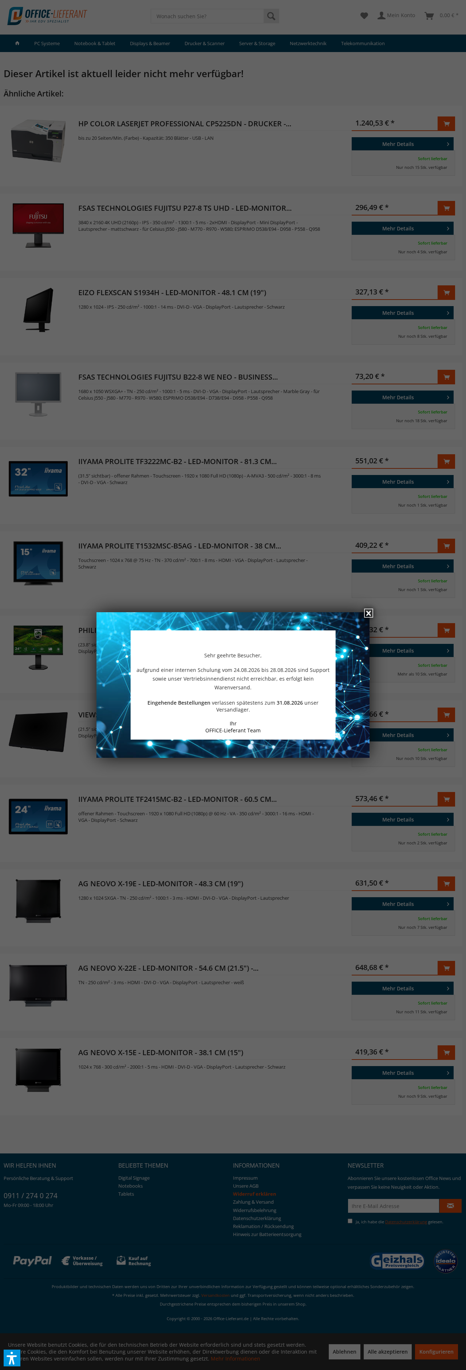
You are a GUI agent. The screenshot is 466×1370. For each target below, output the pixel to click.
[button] (12, 1358)
